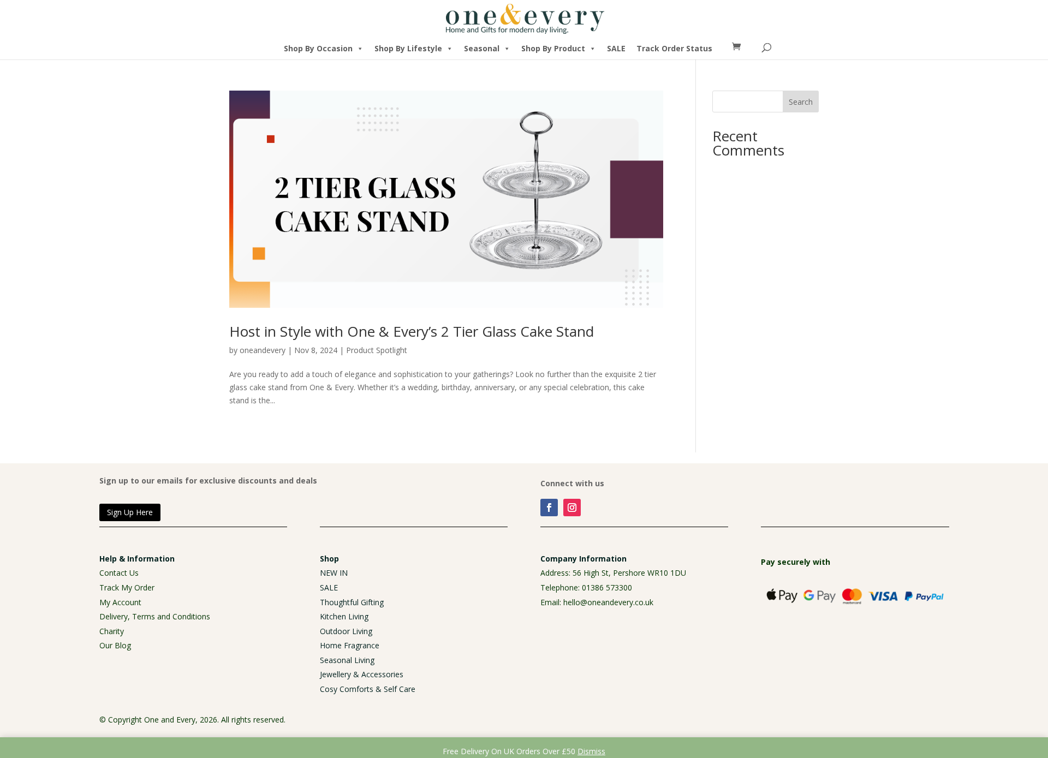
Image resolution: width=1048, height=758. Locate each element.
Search (801, 102)
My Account (120, 602)
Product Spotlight (376, 350)
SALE (616, 48)
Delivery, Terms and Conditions (154, 616)
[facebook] (549, 507)
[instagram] (572, 507)
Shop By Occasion (318, 48)
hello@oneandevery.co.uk (608, 602)
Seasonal (481, 48)
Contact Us (119, 573)
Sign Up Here (130, 512)
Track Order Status (674, 48)
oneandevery (262, 350)
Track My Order (126, 587)
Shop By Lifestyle (408, 48)
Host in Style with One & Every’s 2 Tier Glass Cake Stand (411, 331)
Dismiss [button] (591, 751)
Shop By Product (553, 48)
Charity (111, 631)
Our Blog (115, 645)
